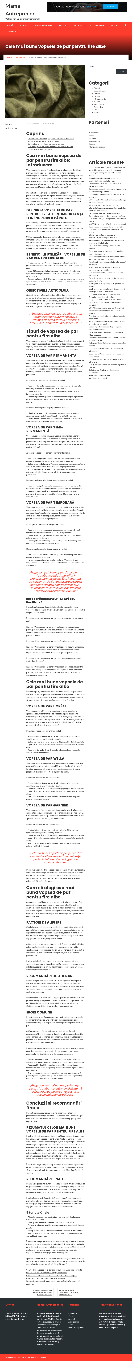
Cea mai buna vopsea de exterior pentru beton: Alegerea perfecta (54, 1270)
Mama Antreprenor (97, 147)
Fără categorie (100, 99)
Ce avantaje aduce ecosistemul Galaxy (104, 213)
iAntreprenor (94, 141)
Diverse (63, 25)
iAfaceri (92, 138)
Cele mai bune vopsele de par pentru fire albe (46, 144)
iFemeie (92, 144)
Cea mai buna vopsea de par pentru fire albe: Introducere (51, 138)
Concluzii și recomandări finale (40, 149)
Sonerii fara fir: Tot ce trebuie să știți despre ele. (46, 1272)
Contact (11, 31)
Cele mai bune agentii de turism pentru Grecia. (45, 1278)
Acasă (9, 25)
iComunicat (93, 132)
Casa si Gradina (43, 25)
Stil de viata (98, 107)
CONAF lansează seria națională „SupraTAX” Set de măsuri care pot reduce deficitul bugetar (106, 310)
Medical (78, 25)
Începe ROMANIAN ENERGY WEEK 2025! (106, 300)
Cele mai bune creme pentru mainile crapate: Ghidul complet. (51, 1275)
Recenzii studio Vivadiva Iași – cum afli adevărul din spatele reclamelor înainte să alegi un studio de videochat (107, 208)
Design (97, 93)
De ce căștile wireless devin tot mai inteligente (107, 216)
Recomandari (97, 25)
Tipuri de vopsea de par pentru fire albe (43, 141)
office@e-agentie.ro (14, 1319)
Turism (114, 25)
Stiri (95, 110)
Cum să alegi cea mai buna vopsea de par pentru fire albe (50, 147)
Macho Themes (39, 1357)
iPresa (91, 135)
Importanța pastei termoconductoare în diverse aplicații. (68, 1292)
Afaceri (24, 25)
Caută (91, 67)
